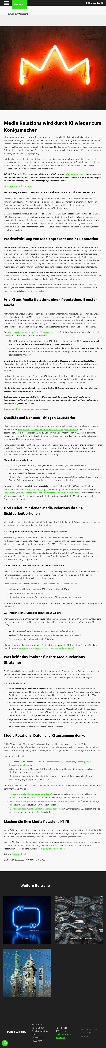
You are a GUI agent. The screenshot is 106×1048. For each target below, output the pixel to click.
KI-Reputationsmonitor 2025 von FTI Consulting (30, 332)
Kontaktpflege (83, 761)
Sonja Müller (18, 854)
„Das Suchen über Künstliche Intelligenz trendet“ (33, 808)
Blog (90, 10)
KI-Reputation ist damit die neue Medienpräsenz (68, 287)
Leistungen (14, 10)
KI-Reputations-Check (75, 174)
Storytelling (69, 761)
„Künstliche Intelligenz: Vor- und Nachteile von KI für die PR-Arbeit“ (42, 801)
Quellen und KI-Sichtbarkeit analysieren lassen (26, 408)
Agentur (39, 10)
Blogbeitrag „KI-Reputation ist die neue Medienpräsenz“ (47, 648)
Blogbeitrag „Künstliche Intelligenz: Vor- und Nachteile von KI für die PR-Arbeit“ (42, 492)
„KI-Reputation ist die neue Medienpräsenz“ (30, 794)
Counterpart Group (36, 489)
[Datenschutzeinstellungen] (5, 1043)
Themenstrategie (54, 761)
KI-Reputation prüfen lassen (17, 186)
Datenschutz (85, 1032)
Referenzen (65, 10)
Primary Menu (6, 2)
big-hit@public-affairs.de (53, 848)
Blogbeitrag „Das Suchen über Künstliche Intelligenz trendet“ (47, 429)
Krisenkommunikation (20, 764)
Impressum (85, 1035)
